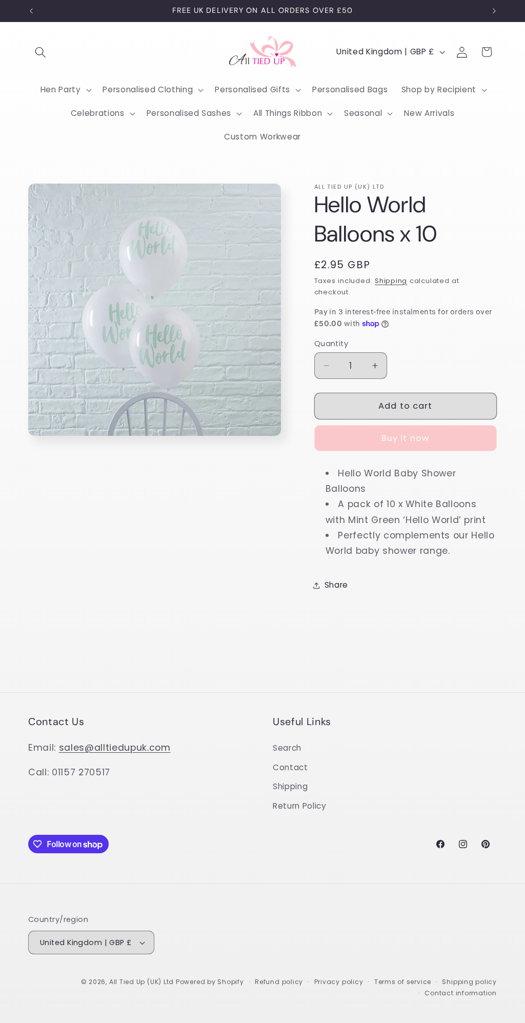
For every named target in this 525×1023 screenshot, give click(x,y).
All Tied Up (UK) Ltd (142, 981)
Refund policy (279, 981)
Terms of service (402, 981)
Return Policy (300, 805)
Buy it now (405, 438)
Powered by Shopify (210, 981)
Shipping (391, 281)
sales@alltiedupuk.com (115, 747)
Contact (290, 767)
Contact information (461, 993)
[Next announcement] (494, 11)
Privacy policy (339, 981)
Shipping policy (469, 981)
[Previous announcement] (31, 11)
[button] (40, 51)
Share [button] (336, 584)
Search (287, 748)
